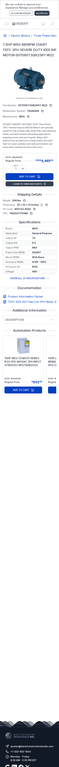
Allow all (42, 13)
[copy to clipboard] (51, 105)
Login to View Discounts (27, 184)
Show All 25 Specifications (27, 278)
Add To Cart (27, 176)
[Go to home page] (5, 35)
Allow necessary (21, 13)
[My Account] (52, 24)
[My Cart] (43, 24)
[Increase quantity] (22, 168)
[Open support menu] (6, 24)
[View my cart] (43, 24)
